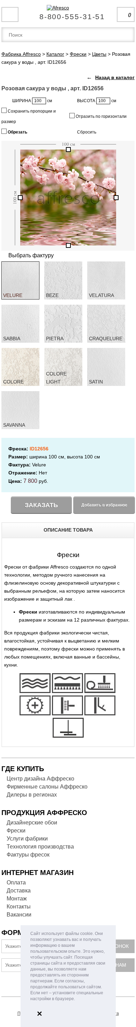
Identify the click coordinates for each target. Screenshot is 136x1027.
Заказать (41, 505)
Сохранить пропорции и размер (28, 116)
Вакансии (19, 915)
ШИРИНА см (32, 100)
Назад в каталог (115, 77)
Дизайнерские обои (32, 823)
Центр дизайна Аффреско (40, 779)
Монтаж (17, 899)
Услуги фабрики (27, 839)
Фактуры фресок (28, 855)
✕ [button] (40, 1014)
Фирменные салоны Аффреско (47, 787)
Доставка (19, 890)
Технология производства (40, 847)
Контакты (19, 907)
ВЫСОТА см (96, 100)
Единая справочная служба (68, 14)
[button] (77, 999)
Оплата (16, 882)
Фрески (16, 831)
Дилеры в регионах (32, 795)
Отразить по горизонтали (101, 116)
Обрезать (17, 132)
